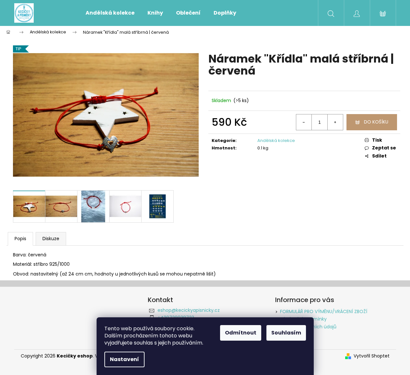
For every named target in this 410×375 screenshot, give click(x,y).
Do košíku (376, 122)
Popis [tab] (20, 238)
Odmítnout (240, 332)
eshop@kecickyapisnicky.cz (189, 310)
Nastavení (124, 359)
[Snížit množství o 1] (304, 122)
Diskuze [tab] (50, 238)
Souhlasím (286, 332)
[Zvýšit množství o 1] (335, 122)
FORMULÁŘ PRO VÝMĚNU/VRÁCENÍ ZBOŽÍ (323, 311)
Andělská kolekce (276, 140)
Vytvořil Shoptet (372, 356)
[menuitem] (110, 13)
